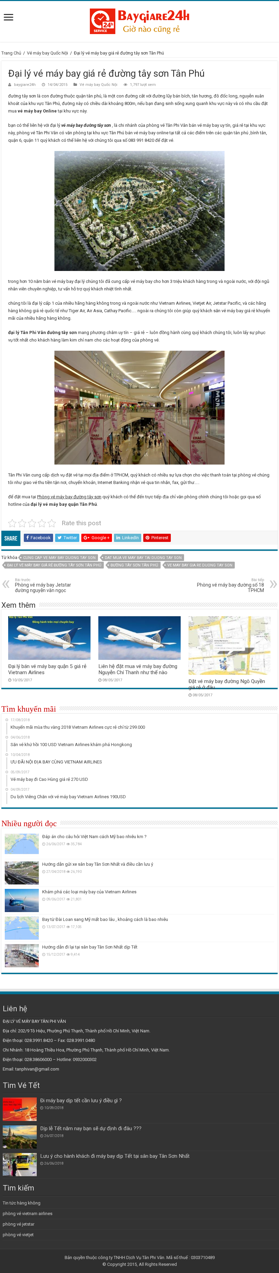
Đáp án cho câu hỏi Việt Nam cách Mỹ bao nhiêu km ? (94, 836)
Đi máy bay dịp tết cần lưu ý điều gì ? (81, 1100)
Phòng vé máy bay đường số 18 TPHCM (230, 585)
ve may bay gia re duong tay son (199, 565)
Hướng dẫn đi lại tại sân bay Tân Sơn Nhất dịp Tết (89, 947)
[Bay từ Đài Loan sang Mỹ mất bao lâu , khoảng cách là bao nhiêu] (22, 928)
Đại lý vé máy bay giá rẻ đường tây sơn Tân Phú (54, 565)
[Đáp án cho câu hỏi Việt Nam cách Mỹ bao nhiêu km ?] (22, 845)
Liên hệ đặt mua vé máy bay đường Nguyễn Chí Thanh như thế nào (137, 669)
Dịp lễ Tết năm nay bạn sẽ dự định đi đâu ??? (91, 1128)
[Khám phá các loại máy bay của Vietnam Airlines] (22, 900)
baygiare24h (25, 84)
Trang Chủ (11, 53)
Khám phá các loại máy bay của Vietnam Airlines (89, 891)
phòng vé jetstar (18, 1224)
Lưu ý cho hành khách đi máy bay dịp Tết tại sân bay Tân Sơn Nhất (115, 1156)
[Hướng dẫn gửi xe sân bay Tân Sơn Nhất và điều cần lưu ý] (22, 872)
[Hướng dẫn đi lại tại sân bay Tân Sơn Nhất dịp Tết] (22, 955)
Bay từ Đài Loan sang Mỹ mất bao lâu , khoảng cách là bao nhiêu (105, 919)
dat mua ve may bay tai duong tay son (143, 558)
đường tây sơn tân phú (134, 565)
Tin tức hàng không (21, 1203)
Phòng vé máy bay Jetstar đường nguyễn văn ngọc (43, 585)
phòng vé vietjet (18, 1234)
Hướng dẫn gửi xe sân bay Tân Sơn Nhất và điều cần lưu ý (97, 864)
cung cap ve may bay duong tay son (59, 558)
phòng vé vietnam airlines (27, 1213)
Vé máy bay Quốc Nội (47, 53)
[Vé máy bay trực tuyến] (139, 20)
